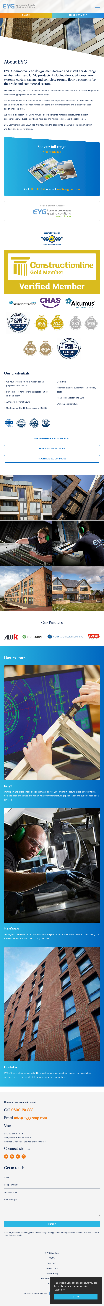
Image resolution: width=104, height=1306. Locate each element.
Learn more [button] (60, 1290)
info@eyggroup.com (68, 189)
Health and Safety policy (52, 458)
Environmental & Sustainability (52, 438)
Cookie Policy (52, 1273)
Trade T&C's (52, 1263)
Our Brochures (52, 152)
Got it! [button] (76, 1297)
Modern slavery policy (52, 448)
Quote (26, 15)
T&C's (52, 1258)
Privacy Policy (52, 1268)
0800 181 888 (38, 189)
